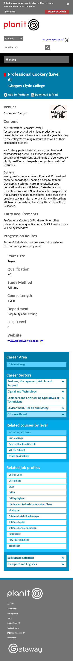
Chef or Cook (15, 475)
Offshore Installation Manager (24, 516)
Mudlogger (14, 510)
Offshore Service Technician (22, 528)
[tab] (36, 383)
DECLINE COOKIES (57, 12)
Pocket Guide (12, 623)
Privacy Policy (12, 614)
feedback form (13, 628)
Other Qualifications (19, 456)
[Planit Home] (21, 32)
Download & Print (46, 96)
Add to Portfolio (18, 96)
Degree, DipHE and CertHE (22, 444)
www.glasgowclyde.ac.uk (23, 341)
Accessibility (11, 609)
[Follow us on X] (66, 40)
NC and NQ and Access (20, 432)
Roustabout (15, 534)
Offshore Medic (17, 522)
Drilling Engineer (17, 498)
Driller (12, 492)
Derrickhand (15, 481)
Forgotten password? (53, 39)
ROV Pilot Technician (19, 540)
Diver (11, 487)
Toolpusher (14, 546)
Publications (11, 638)
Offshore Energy (17, 364)
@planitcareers (16, 633)
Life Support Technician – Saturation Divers (30, 504)
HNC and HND (16, 438)
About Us (10, 604)
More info (10, 12)
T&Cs (9, 618)
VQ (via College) (17, 450)
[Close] (68, 3)
